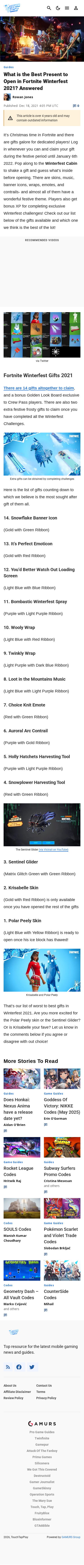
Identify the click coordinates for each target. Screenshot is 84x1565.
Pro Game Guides (42, 1432)
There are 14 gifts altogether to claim (39, 388)
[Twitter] (32, 1367)
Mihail (49, 1304)
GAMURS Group (71, 1537)
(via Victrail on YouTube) (53, 849)
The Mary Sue (42, 1500)
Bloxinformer (42, 1519)
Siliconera (42, 1463)
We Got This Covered (42, 1469)
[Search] (49, 8)
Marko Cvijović (15, 1304)
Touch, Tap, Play (42, 1507)
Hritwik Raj (12, 1181)
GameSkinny (42, 1488)
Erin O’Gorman (55, 1118)
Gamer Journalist (42, 1482)
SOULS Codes (17, 1229)
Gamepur (42, 1444)
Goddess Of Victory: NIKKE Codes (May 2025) (62, 1106)
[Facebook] (19, 1367)
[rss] (8, 1367)
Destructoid (42, 1475)
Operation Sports (42, 1494)
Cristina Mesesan (58, 1181)
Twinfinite (42, 1438)
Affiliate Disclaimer (17, 1392)
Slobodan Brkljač (57, 1248)
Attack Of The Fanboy (42, 1451)
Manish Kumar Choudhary (15, 1238)
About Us (10, 1385)
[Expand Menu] (66, 8)
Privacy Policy (46, 1398)
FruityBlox (42, 1513)
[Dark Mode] (58, 8)
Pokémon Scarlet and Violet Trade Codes (61, 1235)
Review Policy (13, 1398)
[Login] (75, 8)
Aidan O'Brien (14, 1125)
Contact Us (44, 1385)
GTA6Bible (42, 1525)
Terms (40, 1392)
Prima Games (42, 1457)
